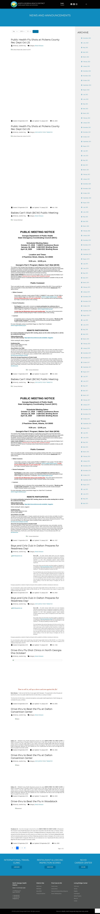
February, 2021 (86, 174)
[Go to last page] (24, 848)
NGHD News (38, 888)
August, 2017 (86, 372)
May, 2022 (85, 104)
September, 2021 (87, 141)
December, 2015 (87, 466)
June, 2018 (85, 325)
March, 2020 (86, 226)
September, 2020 (87, 198)
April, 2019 (85, 278)
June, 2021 (85, 155)
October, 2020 (86, 193)
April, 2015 (85, 503)
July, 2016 (85, 433)
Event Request (77, 893)
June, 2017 (85, 381)
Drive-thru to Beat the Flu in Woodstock (34, 801)
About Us (76, 898)
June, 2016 (85, 437)
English (62, 3)
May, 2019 (85, 273)
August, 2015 (86, 484)
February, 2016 (86, 456)
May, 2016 (85, 442)
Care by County (54, 886)
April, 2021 (85, 165)
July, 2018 (85, 320)
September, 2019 (87, 254)
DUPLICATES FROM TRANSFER (43, 132)
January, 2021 (86, 179)
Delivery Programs (77, 896)
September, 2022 (87, 85)
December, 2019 (87, 240)
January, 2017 (86, 404)
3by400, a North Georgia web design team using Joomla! (75, 911)
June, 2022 (85, 99)
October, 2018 (86, 306)
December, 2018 (87, 296)
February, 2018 (86, 343)
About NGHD (39, 891)
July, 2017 (85, 376)
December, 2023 (87, 38)
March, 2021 (86, 169)
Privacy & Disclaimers (40, 893)
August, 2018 (86, 315)
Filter (35, 31)
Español (62, 5)
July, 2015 (85, 489)
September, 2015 (87, 480)
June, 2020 (85, 212)
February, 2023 (86, 61)
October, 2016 (86, 419)
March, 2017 (86, 395)
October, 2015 (86, 475)
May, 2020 (85, 216)
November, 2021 (87, 132)
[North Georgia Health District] (14, 4)
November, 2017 (87, 357)
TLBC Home (76, 886)
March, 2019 (86, 282)
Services (75, 888)
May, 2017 (85, 386)
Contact (75, 900)
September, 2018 (87, 310)
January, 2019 (86, 292)
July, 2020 (85, 207)
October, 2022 (86, 80)
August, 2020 (86, 202)
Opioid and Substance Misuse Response (59, 891)
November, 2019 (87, 245)
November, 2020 (87, 188)
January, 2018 (86, 348)
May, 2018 (85, 329)
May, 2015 (85, 498)
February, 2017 (86, 400)
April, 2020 (85, 221)
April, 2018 (85, 334)
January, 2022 (86, 122)
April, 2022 (85, 108)
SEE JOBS (83, 867)
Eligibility (76, 891)
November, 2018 (87, 301)
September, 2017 (87, 367)
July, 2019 (85, 263)
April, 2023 (85, 52)
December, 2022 (87, 71)
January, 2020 (86, 235)
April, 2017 (85, 390)
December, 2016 (87, 409)
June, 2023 (85, 43)
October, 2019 (86, 249)
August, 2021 (86, 146)
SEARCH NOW (50, 867)
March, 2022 (86, 113)
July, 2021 (85, 151)
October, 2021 (86, 137)
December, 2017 (87, 353)
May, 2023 (85, 47)
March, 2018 (86, 339)
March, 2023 (86, 57)
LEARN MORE (17, 867)
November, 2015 (87, 470)
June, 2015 (85, 494)
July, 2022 (85, 94)
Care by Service (54, 888)
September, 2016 (87, 423)
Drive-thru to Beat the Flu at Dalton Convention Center (31, 710)
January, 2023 (86, 66)
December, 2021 (87, 127)
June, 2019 (85, 268)
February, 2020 (86, 231)
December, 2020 (87, 184)
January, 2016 (86, 461)
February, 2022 (86, 118)
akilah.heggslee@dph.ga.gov (49, 296)
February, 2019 (86, 287)
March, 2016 (86, 451)
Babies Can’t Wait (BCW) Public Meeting (34, 212)
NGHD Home (38, 886)
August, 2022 (86, 90)
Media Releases (39, 45)
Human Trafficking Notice (56, 893)
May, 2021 (85, 160)
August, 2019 (86, 259)
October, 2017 (86, 362)
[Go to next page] (22, 848)
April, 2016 (85, 447)
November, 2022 (87, 75)
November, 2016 (87, 414)
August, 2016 (86, 428)
